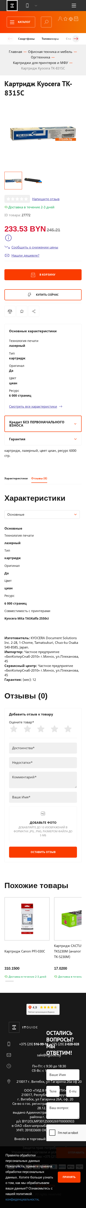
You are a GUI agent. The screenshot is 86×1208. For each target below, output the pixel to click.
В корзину (47, 274)
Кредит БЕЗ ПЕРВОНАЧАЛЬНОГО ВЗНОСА (36, 424)
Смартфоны (26, 39)
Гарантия (17, 439)
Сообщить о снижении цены (34, 247)
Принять (69, 1177)
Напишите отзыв (46, 199)
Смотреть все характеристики (33, 406)
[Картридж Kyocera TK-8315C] (33, 311)
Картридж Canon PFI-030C (24, 951)
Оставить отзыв (43, 852)
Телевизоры (50, 39)
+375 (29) (33, 1044)
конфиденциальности (22, 1199)
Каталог (23, 22)
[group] (43, 133)
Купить (47, 295)
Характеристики (16, 478)
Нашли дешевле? (25, 255)
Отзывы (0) (39, 478)
